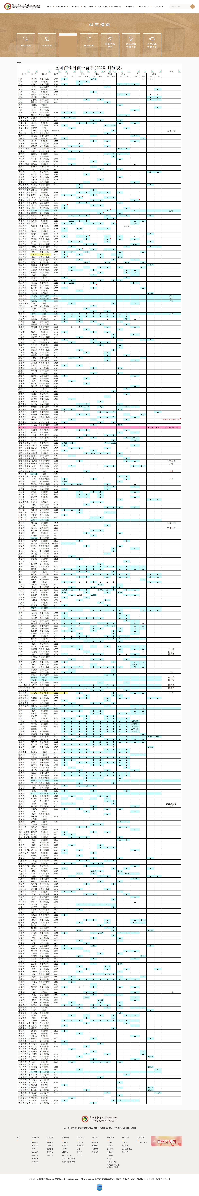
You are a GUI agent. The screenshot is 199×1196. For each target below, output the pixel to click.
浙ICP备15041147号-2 (140, 1179)
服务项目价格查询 (68, 1158)
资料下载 (50, 1155)
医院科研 (110, 1155)
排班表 (19, 63)
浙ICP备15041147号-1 (124, 1179)
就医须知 (65, 1152)
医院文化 (102, 6)
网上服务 (144, 6)
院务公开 (125, 1152)
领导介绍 (35, 1146)
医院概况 (61, 6)
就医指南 (88, 6)
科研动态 (110, 1152)
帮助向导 (95, 1152)
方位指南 (35, 1162)
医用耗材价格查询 (68, 1162)
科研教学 (130, 6)
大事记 (34, 1149)
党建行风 (80, 1142)
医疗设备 (35, 1158)
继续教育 (110, 1142)
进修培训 (110, 1146)
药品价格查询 (66, 1155)
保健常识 (95, 1142)
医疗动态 (50, 1146)
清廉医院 (80, 1146)
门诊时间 (65, 1149)
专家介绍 (65, 1146)
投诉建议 (125, 1142)
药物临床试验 (112, 1162)
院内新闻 (50, 1142)
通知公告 (50, 1149)
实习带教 (110, 1149)
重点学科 (110, 1158)
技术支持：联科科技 (163, 1179)
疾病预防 (95, 1146)
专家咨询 (125, 1146)
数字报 (79, 1152)
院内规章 (35, 1152)
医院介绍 (35, 1142)
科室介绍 (65, 1142)
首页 (49, 6)
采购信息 (50, 1152)
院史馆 (79, 1155)
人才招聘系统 (142, 1142)
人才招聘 (158, 6)
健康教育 (116, 6)
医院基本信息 (127, 1149)
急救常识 (95, 1149)
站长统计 (152, 1179)
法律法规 (35, 1155)
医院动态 (74, 6)
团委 (78, 1149)
